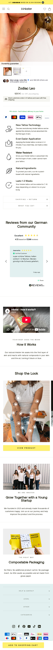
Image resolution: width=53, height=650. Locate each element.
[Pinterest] (24, 626)
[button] (6, 261)
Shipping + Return (26, 199)
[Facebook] (18, 626)
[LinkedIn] (39, 626)
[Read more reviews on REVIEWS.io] (36, 285)
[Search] (8, 9)
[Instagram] (13, 626)
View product (26, 448)
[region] (26, 261)
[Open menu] (3, 9)
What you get (26, 206)
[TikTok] (34, 626)
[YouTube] (29, 626)
